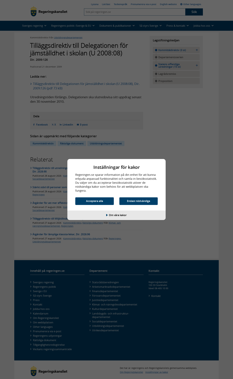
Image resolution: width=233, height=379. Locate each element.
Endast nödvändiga (138, 201)
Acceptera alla (94, 201)
